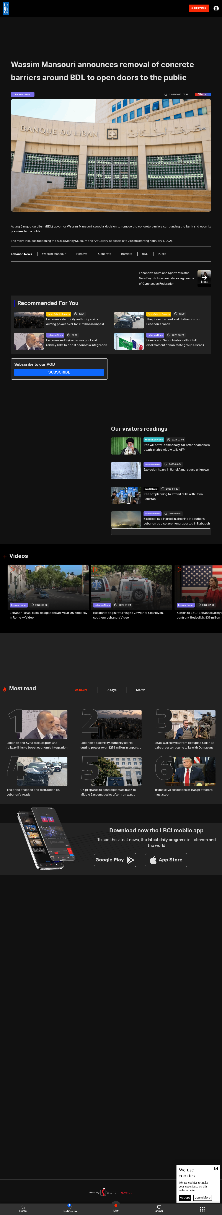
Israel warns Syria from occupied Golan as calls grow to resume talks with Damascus (184, 745)
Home (23, 1211)
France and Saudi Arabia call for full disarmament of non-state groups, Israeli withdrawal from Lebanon (175, 343)
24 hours (81, 690)
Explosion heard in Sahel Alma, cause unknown (176, 469)
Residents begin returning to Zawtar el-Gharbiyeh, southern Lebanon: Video (128, 615)
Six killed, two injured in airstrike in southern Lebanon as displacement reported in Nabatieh (177, 521)
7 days (112, 690)
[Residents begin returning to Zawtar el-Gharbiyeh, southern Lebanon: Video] (131, 592)
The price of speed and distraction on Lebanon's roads (172, 322)
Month (140, 690)
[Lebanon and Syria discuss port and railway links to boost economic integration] (37, 730)
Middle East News (154, 440)
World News (151, 489)
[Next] (216, 592)
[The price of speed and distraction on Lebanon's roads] (37, 777)
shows (159, 1211)
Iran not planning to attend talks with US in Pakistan (173, 496)
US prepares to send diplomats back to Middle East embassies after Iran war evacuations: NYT (108, 792)
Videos (18, 556)
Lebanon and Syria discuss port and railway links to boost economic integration (76, 343)
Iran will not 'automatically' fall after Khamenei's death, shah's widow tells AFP (177, 447)
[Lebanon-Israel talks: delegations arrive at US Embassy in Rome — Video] (48, 592)
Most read (22, 689)
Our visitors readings (139, 429)
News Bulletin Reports (59, 314)
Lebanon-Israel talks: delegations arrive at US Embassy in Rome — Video (48, 615)
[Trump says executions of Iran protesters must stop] (185, 777)
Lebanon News (55, 335)
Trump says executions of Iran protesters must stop (183, 792)
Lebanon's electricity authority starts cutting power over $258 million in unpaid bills (75, 322)
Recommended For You (47, 303)
